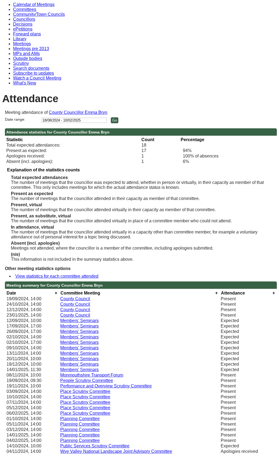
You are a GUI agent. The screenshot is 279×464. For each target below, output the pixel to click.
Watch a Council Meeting (37, 78)
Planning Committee (80, 418)
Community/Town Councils (39, 14)
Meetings (22, 43)
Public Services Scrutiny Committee (94, 446)
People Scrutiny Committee (86, 380)
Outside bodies (27, 58)
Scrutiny (21, 63)
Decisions (22, 24)
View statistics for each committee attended (56, 276)
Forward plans (27, 34)
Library (19, 39)
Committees (24, 9)
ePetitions (22, 29)
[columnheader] (32, 293)
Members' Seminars (79, 320)
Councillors (24, 19)
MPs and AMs (26, 53)
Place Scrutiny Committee (85, 391)
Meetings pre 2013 (31, 48)
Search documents (31, 68)
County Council (75, 298)
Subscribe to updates (33, 73)
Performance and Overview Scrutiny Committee (106, 386)
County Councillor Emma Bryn (78, 112)
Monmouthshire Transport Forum (91, 375)
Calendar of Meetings (33, 4)
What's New (24, 83)
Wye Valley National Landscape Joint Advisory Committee (116, 451)
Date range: (15, 119)
